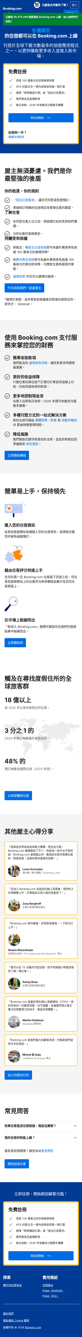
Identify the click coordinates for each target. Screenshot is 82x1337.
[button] (42, 19)
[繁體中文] (37, 5)
